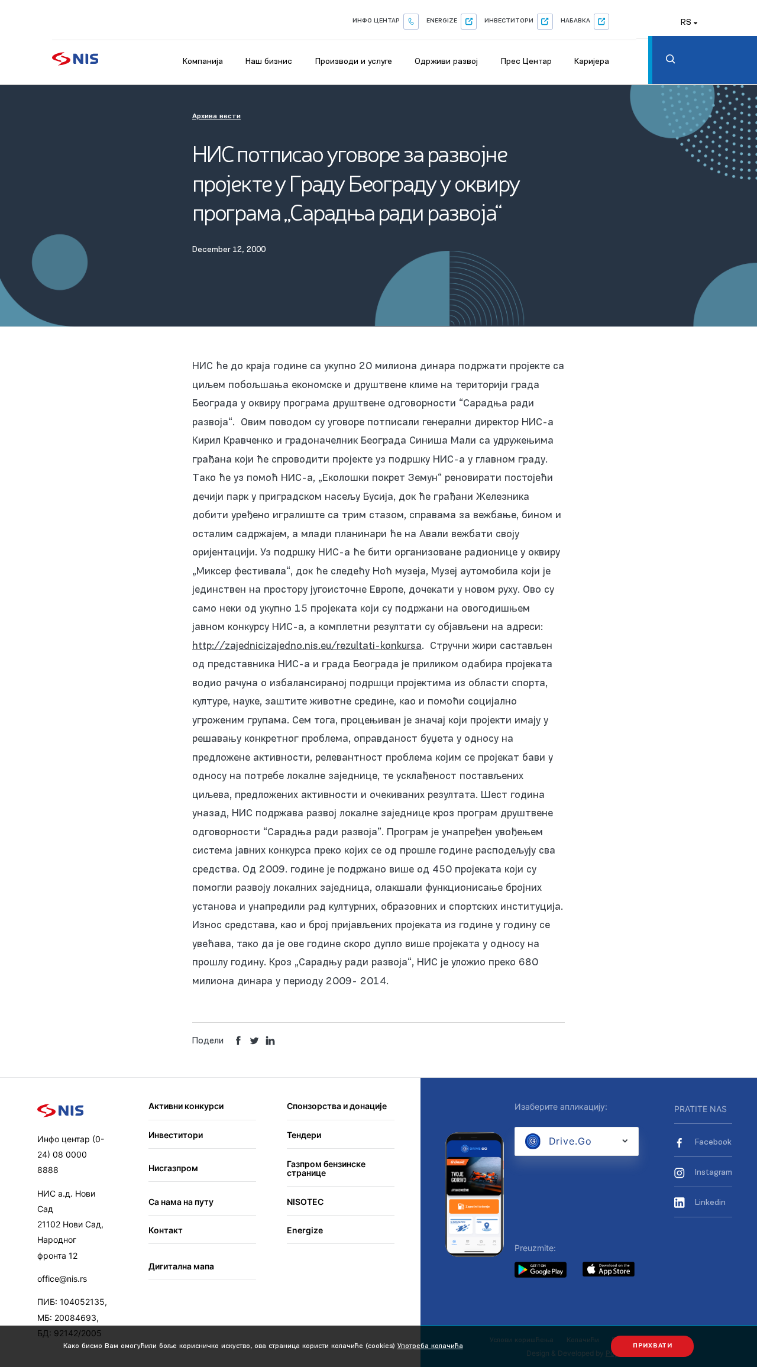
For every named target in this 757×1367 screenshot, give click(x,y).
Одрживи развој (446, 61)
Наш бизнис (268, 61)
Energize (441, 21)
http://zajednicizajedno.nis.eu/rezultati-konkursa (307, 646)
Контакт (165, 1230)
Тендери (304, 1134)
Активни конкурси (186, 1105)
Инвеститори (508, 21)
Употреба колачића (430, 1346)
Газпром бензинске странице (326, 1168)
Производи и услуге (353, 61)
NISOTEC (305, 1201)
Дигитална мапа (181, 1266)
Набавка (575, 21)
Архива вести (216, 116)
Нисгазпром (173, 1168)
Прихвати (652, 1346)
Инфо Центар (376, 21)
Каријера (591, 61)
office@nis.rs (62, 1279)
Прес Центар (526, 61)
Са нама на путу (180, 1201)
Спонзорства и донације (337, 1105)
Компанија (203, 61)
